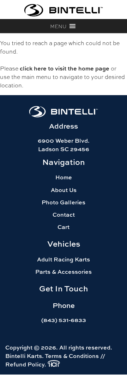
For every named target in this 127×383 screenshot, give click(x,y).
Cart (63, 227)
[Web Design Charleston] (54, 365)
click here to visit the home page (64, 68)
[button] (58, 26)
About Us (64, 190)
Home (63, 177)
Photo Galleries (63, 202)
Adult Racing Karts (63, 259)
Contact (64, 214)
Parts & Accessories (63, 272)
